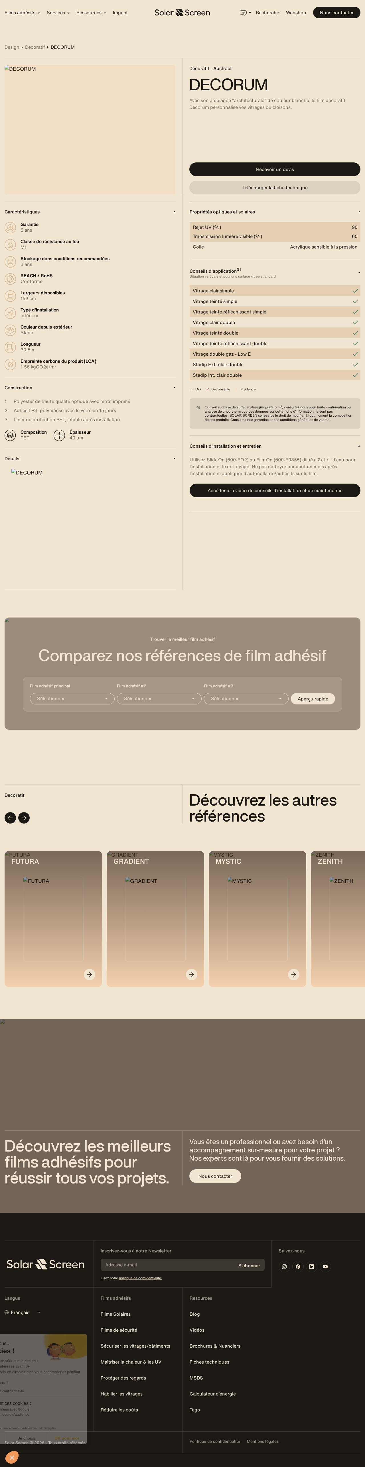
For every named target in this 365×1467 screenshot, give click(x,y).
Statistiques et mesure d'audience (42, 1415)
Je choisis (65, 1438)
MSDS (196, 1378)
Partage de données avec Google (42, 1409)
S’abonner (249, 1265)
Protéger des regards (123, 1378)
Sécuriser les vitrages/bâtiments (135, 1346)
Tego (195, 1409)
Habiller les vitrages (122, 1393)
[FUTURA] (89, 974)
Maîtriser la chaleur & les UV (131, 1362)
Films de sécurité (119, 1330)
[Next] (24, 818)
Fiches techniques (209, 1362)
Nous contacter (337, 12)
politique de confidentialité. (140, 1278)
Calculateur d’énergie (213, 1393)
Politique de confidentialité (215, 1441)
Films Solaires (116, 1314)
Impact (120, 12)
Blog (195, 1314)
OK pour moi (105, 1438)
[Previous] (10, 818)
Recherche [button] (267, 12)
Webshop (296, 12)
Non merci (25, 1438)
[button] (12, 1457)
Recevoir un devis (275, 169)
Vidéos (197, 1330)
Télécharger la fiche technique (275, 187)
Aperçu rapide (313, 698)
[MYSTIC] (293, 974)
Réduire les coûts (119, 1409)
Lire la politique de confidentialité (37, 1391)
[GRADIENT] (191, 974)
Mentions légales (263, 1441)
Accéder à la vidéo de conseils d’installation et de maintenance (275, 490)
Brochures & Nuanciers (215, 1346)
